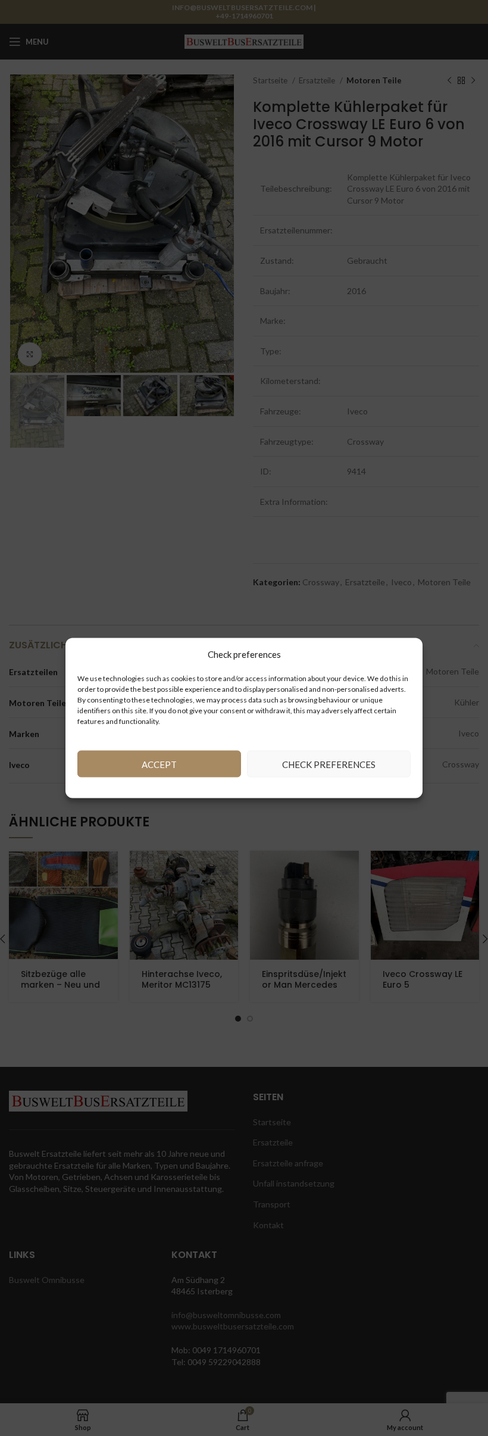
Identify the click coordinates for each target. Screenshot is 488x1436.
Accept (159, 763)
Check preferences (329, 763)
